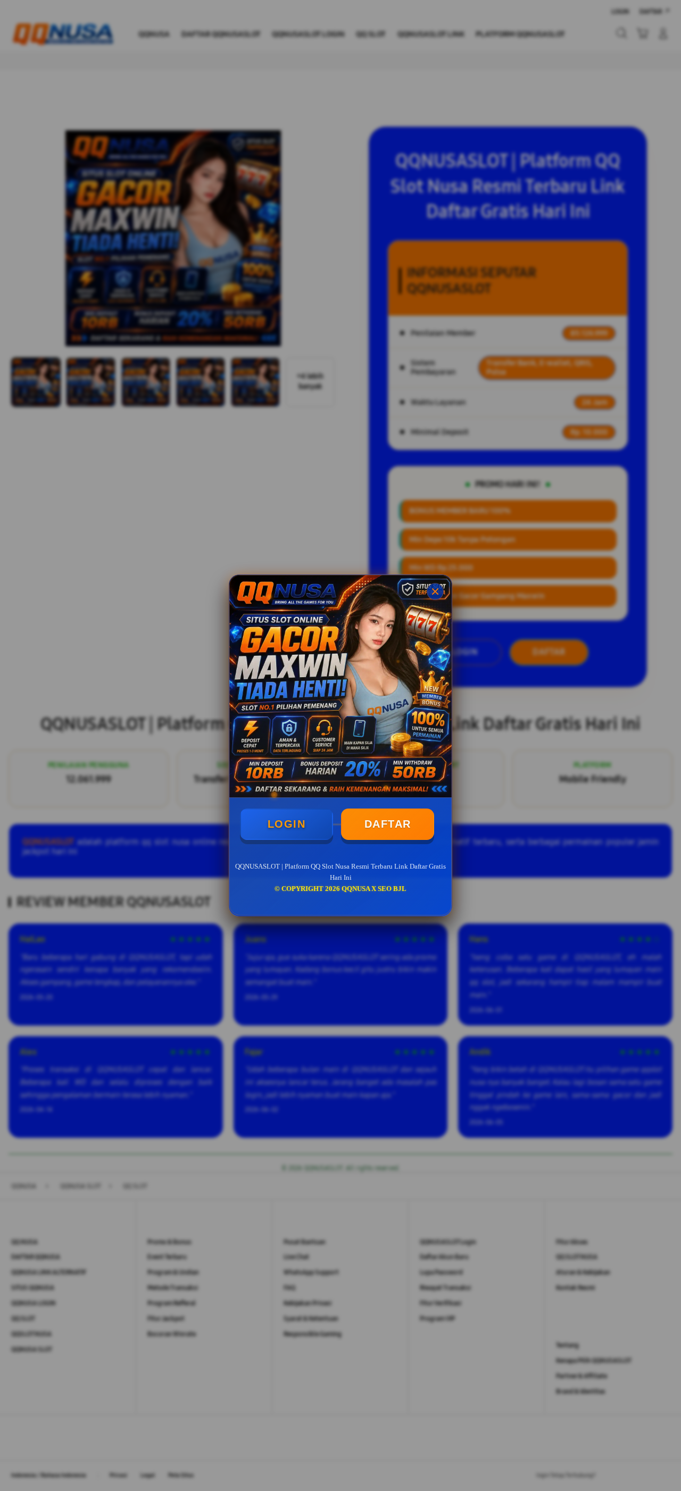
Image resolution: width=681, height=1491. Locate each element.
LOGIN (287, 824)
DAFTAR (387, 824)
